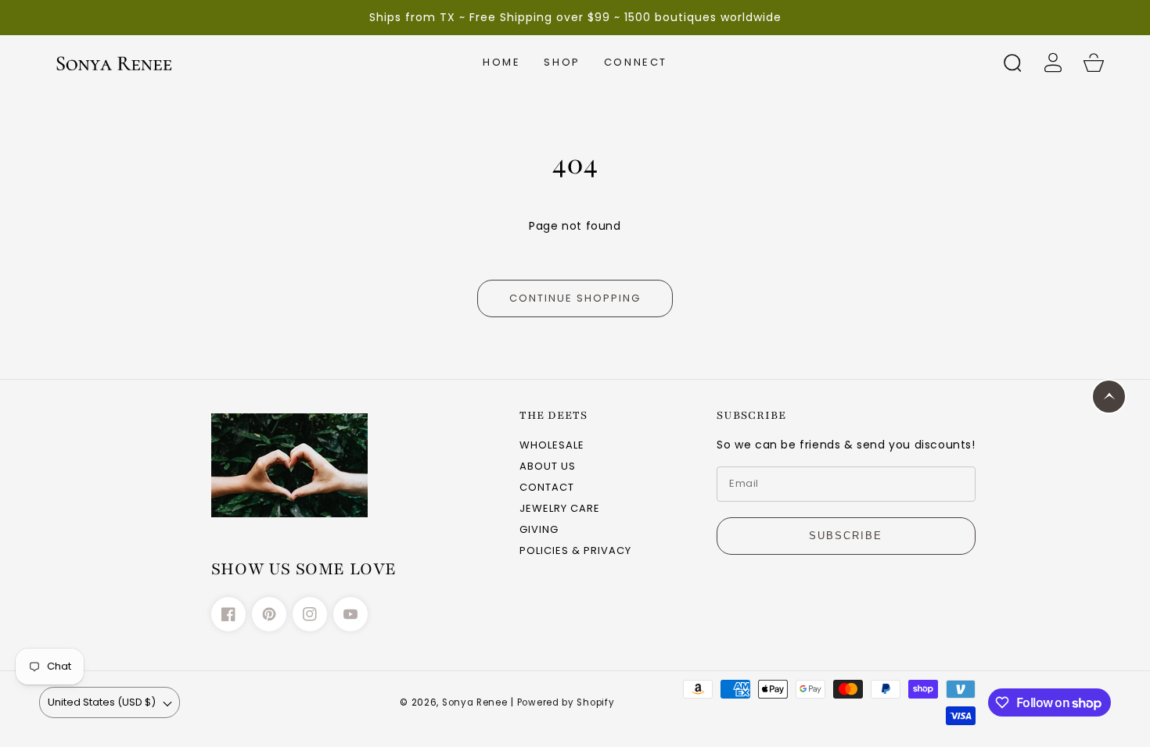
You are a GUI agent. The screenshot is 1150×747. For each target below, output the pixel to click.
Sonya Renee (475, 702)
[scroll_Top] (1109, 396)
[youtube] (350, 614)
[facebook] (228, 614)
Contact (546, 488)
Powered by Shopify (566, 702)
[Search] (1012, 62)
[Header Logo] (113, 63)
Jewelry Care (559, 509)
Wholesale (551, 445)
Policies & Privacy (575, 551)
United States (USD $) (102, 702)
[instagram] (310, 614)
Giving (539, 530)
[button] (562, 62)
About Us (547, 467)
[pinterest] (269, 614)
